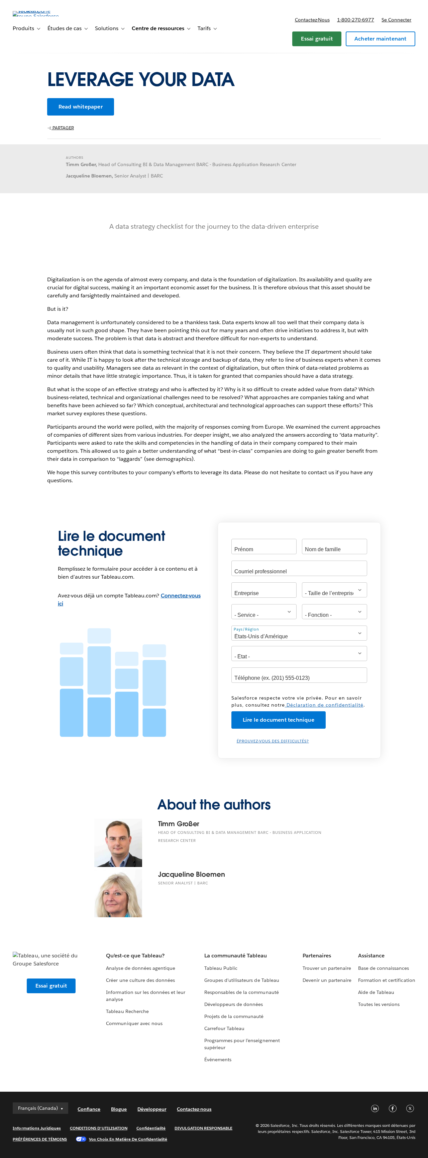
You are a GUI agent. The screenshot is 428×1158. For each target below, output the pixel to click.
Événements (217, 1060)
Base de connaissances (383, 968)
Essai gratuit (317, 38)
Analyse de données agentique (140, 968)
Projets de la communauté (233, 1016)
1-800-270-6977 (355, 20)
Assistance (371, 955)
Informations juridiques (37, 1128)
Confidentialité (151, 1128)
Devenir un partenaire (327, 980)
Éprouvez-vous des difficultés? (273, 741)
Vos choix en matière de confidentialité (128, 1139)
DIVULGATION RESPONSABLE (203, 1128)
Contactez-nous (312, 20)
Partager (62, 128)
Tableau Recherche (127, 1011)
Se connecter (396, 20)
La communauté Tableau (235, 955)
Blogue (119, 1109)
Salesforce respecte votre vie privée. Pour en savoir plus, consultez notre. (298, 701)
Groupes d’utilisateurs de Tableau (241, 980)
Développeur (151, 1109)
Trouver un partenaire (327, 968)
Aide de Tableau (376, 992)
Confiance (89, 1109)
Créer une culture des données (140, 980)
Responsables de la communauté (241, 992)
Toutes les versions (379, 1004)
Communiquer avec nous (134, 1023)
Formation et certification (386, 980)
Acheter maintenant (380, 38)
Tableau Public (220, 968)
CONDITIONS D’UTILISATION (98, 1128)
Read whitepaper (81, 106)
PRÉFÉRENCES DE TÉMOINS (40, 1139)
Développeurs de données (233, 1004)
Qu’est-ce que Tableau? (135, 955)
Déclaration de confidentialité (324, 705)
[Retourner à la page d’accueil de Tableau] (38, 16)
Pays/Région (246, 629)
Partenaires (317, 955)
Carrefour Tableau (224, 1028)
